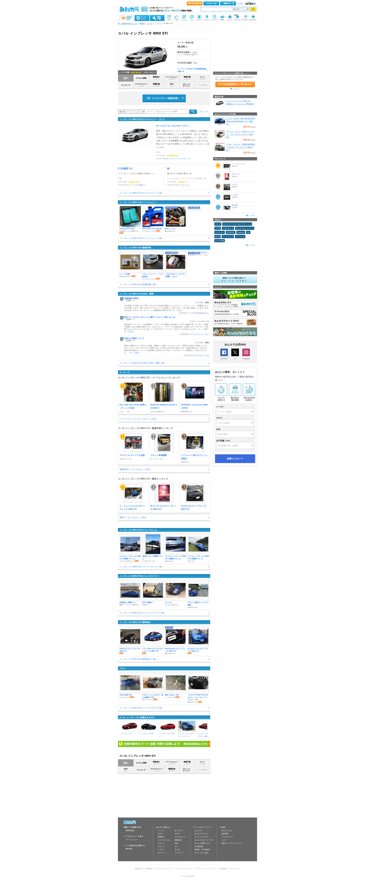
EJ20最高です (125, 168)
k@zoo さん (169, 561)
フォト (202, 78)
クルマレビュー (141, 85)
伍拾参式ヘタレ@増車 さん (129, 231)
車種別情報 (129, 830)
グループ (161, 846)
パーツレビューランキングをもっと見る (138, 419)
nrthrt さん (191, 561)
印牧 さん (145, 605)
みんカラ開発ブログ (202, 843)
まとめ (177, 850)
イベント (161, 830)
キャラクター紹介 (201, 853)
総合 (125, 78)
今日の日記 (123, 695)
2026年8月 (231, 232)
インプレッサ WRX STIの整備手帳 (135, 247)
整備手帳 (187, 78)
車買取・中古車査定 (202, 850)
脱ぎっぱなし (170, 695)
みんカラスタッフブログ (204, 840)
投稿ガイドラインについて (231, 843)
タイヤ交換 (219, 241)
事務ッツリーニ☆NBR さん (129, 605)
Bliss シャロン (171, 229)
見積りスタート (235, 458)
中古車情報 (198, 846)
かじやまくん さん (148, 231)
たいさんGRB (137, 185)
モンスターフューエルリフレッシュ (237, 224)
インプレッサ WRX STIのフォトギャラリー (139, 576)
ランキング (125, 85)
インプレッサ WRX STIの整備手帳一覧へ (138, 284)
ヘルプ (240, 3)
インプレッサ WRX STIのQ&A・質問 (136, 294)
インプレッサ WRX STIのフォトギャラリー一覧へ (143, 613)
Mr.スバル (236, 174)
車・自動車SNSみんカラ (127, 24)
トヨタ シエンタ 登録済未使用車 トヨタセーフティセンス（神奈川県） (241, 147)
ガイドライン (202, 869)
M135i (217, 236)
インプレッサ (126, 734)
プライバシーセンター (185, 869)
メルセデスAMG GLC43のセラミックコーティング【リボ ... (198, 697)
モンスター (219, 232)
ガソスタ (168, 602)
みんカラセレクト (201, 834)
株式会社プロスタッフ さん (198, 255)
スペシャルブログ (201, 837)
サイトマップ (234, 869)
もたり (202, 355)
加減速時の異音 (131, 298)
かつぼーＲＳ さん (148, 561)
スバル (149, 24)
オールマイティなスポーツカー (172, 126)
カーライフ (179, 853)
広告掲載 (222, 869)
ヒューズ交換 (124, 274)
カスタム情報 (141, 78)
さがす (177, 834)
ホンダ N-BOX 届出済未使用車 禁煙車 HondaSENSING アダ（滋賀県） (240, 121)
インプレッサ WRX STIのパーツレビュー (138, 202)
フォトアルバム (164, 840)
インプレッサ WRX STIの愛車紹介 (135, 622)
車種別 (142, 24)
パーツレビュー (172, 78)
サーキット (162, 853)
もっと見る (251, 215)
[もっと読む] (177, 310)
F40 (248, 232)
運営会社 (138, 869)
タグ (176, 846)
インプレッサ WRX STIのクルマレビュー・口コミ (142, 119)
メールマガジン (227, 837)
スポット (161, 843)
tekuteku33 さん (125, 276)
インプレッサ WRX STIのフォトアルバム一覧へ (141, 566)
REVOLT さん (192, 702)
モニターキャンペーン (244, 228)
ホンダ (217, 224)
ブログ (122, 668)
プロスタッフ (228, 228)
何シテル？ (179, 830)
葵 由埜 (235, 205)
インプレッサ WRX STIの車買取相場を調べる (191, 70)
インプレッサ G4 (146, 734)
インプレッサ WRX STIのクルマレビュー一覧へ (141, 193)
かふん (183, 185)
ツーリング (240, 236)
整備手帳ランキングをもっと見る (135, 469)
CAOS (217, 228)
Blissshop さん (170, 231)
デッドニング (228, 236)
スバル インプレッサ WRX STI (238, 101)
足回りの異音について (134, 338)
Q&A (172, 85)
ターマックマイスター (179, 159)
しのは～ (235, 195)
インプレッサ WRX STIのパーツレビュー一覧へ (141, 238)
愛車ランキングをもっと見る (133, 517)
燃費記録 (156, 85)
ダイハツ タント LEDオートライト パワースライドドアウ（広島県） (240, 134)
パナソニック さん (194, 209)
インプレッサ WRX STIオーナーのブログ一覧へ (141, 708)
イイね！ (161, 850)
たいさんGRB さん (171, 605)
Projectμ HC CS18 (126, 229)
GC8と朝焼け (147, 602)
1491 (151, 72)
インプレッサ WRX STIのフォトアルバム (138, 530)
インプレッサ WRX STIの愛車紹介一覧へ (138, 659)
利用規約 (148, 869)
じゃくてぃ (200, 334)
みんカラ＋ (198, 830)
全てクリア (204, 112)
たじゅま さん (124, 697)
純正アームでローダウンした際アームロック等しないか (149, 317)
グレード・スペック (187, 85)
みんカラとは (226, 830)
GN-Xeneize (199, 313)
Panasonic (240, 232)
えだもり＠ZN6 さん (126, 561)
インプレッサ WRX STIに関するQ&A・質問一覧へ (143, 363)
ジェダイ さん (170, 697)
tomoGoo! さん (193, 607)
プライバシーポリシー (164, 869)
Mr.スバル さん (147, 700)
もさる (234, 184)
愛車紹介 (156, 78)
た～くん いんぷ (238, 164)
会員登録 (224, 834)
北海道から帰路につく (128, 602)
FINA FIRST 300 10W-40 (152, 229)
